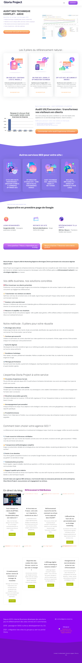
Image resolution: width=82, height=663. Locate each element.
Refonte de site (40, 225)
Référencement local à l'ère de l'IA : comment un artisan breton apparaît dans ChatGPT (50, 513)
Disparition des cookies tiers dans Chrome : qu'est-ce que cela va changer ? (31, 565)
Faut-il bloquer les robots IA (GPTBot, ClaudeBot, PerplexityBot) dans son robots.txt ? (12, 513)
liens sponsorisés (11, 225)
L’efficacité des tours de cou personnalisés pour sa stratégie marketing (70, 521)
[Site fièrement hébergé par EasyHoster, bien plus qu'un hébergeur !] (66, 631)
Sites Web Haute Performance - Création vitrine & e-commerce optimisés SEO (12, 183)
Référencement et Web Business (38, 490)
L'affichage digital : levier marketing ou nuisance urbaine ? (50, 564)
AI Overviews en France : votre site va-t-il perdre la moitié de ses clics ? (31, 512)
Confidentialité (61, 653)
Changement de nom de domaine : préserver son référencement (70, 564)
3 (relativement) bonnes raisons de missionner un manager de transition (12, 576)
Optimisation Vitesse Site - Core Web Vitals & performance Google (31, 183)
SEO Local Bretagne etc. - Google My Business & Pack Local (70, 183)
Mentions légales (70, 653)
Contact (55, 653)
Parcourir (12, 534)
